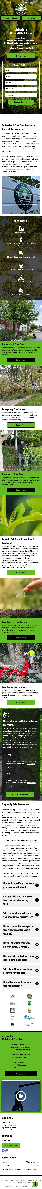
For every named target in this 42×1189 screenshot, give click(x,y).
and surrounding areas (10, 1130)
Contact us (6, 172)
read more (31, 764)
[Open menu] (39, 9)
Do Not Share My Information (18, 1180)
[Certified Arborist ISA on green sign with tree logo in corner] (29, 1003)
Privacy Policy (4, 1180)
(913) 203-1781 (7, 1140)
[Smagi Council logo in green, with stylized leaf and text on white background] (12, 1017)
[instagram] (6, 1151)
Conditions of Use (32, 1180)
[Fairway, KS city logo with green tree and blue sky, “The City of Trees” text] (29, 1017)
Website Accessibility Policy (27, 1182)
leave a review (11, 745)
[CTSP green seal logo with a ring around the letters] (29, 996)
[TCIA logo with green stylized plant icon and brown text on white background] (12, 996)
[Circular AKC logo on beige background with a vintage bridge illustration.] (29, 1010)
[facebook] (3, 1151)
